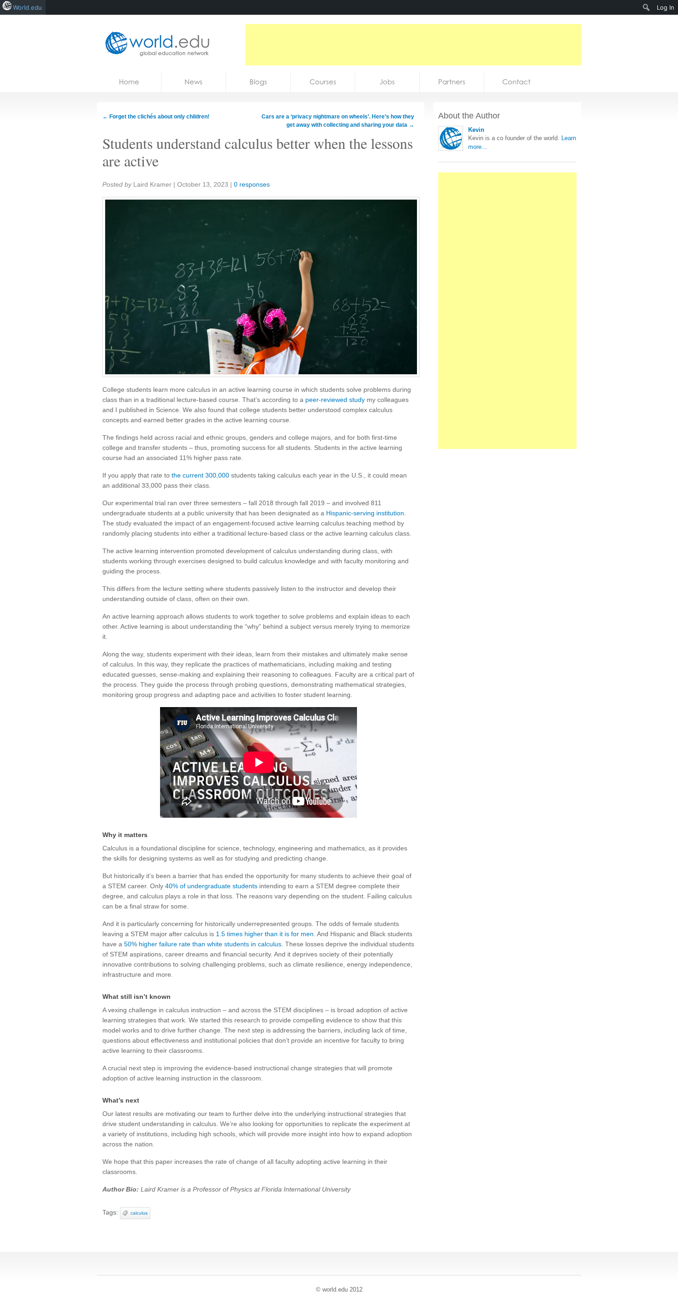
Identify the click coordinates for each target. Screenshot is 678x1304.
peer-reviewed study (335, 399)
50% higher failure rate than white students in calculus (202, 944)
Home (129, 81)
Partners (451, 81)
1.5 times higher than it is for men (265, 934)
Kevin (476, 129)
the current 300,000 (200, 475)
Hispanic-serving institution (365, 513)
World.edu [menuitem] (27, 7)
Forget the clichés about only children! (155, 116)
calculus (139, 1212)
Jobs (387, 81)
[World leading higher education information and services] (154, 44)
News (193, 81)
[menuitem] (646, 7)
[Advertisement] (413, 44)
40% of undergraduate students (211, 886)
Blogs (258, 81)
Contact (516, 81)
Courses (322, 81)
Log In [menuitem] (665, 7)
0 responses (252, 184)
